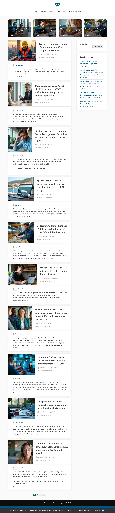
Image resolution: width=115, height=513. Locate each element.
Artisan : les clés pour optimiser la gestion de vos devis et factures (45, 32)
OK (103, 510)
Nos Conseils (62, 12)
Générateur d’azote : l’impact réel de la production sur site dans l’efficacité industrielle (95, 31)
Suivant (42, 495)
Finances (35, 12)
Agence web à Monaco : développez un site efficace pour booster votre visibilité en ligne (91, 95)
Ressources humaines (75, 12)
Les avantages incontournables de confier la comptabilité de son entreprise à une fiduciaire (20, 31)
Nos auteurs (48, 503)
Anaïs (55, 54)
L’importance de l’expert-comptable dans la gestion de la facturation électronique (52, 405)
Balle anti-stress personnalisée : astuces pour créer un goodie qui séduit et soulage (70, 31)
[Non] (113, 510)
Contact (68, 503)
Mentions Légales (58, 503)
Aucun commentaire (47, 57)
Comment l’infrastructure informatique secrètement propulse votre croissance (51, 360)
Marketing (52, 12)
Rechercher (83, 44)
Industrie (43, 12)
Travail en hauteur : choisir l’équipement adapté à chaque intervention (53, 47)
